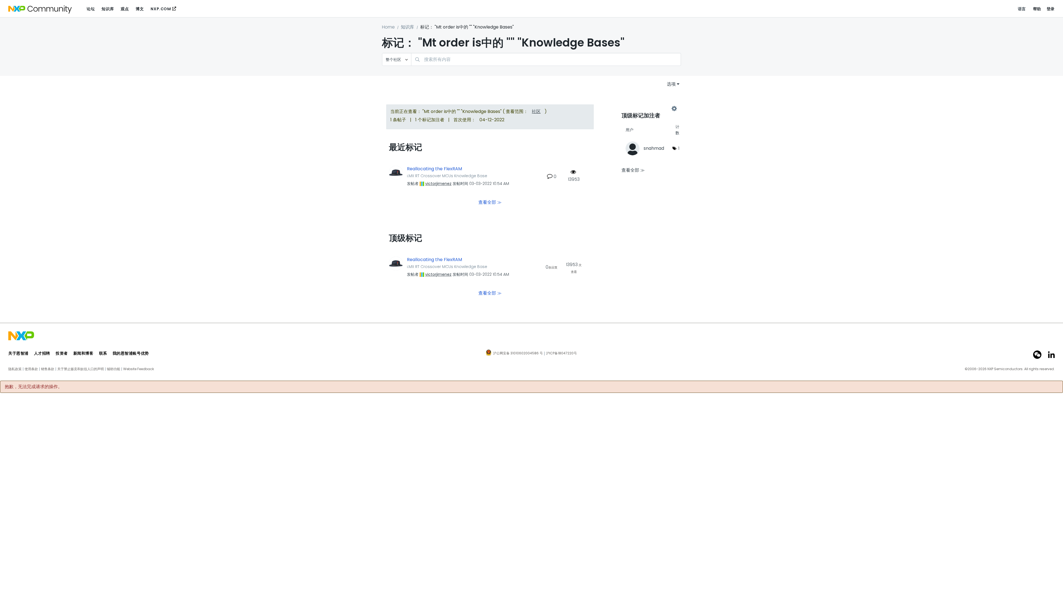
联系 (103, 353)
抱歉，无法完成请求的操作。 (33, 387)
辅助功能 (113, 369)
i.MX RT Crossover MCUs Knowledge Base (447, 176)
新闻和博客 (83, 353)
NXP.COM (161, 9)
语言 (1022, 9)
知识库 (108, 9)
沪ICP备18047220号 (561, 353)
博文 (140, 9)
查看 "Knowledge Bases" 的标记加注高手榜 (648, 108)
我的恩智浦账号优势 (131, 353)
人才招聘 (42, 353)
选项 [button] (671, 84)
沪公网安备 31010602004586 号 (518, 353)
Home (388, 27)
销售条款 (47, 369)
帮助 (1037, 9)
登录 (1051, 9)
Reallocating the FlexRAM (434, 169)
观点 (125, 9)
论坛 (91, 9)
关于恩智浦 (18, 353)
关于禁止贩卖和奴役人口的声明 (80, 369)
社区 (536, 111)
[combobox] (546, 59)
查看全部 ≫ (490, 202)
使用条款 (31, 369)
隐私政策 (15, 369)
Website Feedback (138, 369)
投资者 (62, 353)
